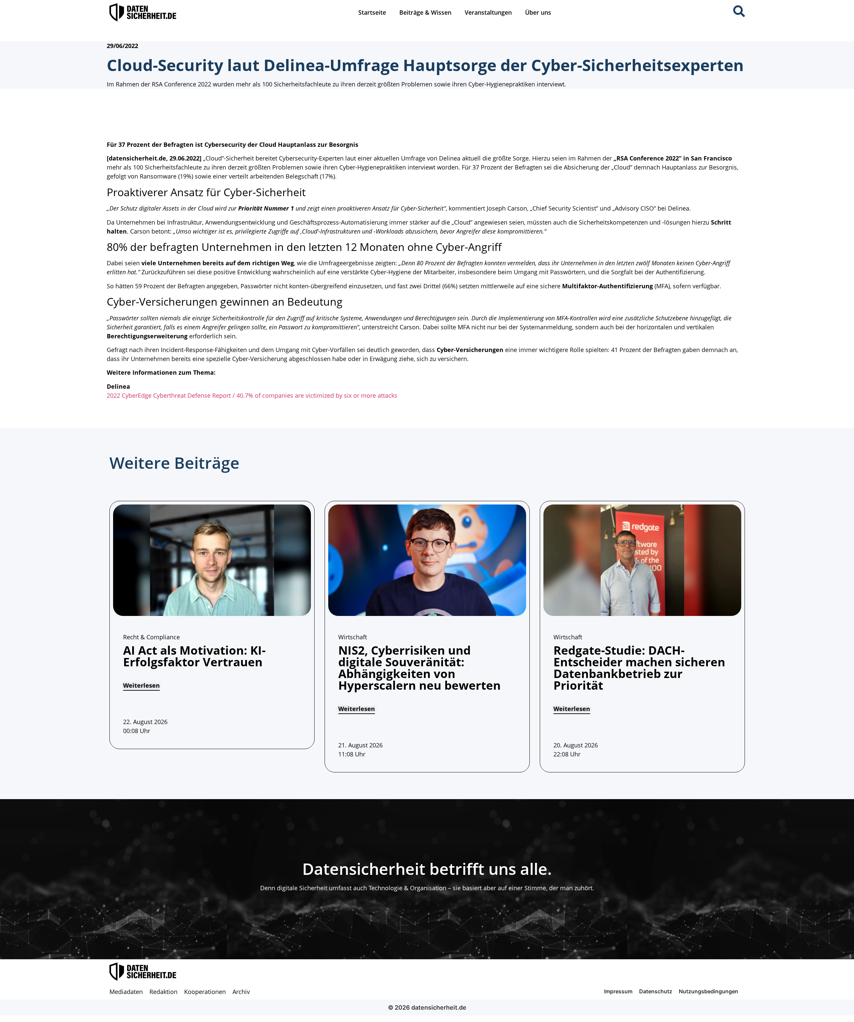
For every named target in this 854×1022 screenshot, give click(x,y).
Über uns (538, 12)
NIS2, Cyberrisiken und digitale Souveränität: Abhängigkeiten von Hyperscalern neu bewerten (419, 667)
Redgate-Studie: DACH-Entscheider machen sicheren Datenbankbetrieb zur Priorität (639, 667)
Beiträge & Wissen (425, 12)
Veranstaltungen (488, 12)
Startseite (372, 12)
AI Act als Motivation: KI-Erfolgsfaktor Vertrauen (194, 656)
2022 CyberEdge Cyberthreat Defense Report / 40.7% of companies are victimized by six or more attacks (252, 395)
